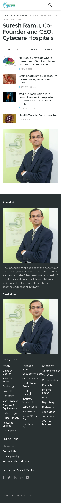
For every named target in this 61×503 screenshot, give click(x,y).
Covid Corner (10, 391)
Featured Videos (8, 424)
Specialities (48, 411)
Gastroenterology (32, 373)
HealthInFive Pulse (30, 385)
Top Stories (48, 416)
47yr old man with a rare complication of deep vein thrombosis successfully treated (36, 99)
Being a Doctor (7, 372)
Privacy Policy (11, 456)
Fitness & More (27, 367)
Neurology (28, 411)
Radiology (48, 407)
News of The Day (30, 418)
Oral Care (47, 375)
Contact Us (9, 451)
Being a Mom (7, 380)
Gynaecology (30, 378)
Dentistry (8, 395)
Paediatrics (48, 385)
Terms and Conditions (16, 461)
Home (5, 15)
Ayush (6, 366)
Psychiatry (48, 402)
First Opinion (10, 430)
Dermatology (10, 400)
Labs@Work (29, 406)
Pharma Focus (47, 391)
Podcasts (47, 397)
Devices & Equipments (10, 407)
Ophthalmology (51, 370)
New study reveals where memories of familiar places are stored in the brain (37, 61)
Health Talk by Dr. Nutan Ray (38, 115)
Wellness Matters (47, 423)
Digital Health (11, 418)
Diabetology (10, 413)
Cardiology (9, 386)
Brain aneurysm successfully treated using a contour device (38, 79)
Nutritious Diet (28, 426)
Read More (9, 294)
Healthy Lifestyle (27, 393)
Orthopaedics (50, 380)
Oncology (48, 366)
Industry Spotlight (20, 15)
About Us (8, 446)
